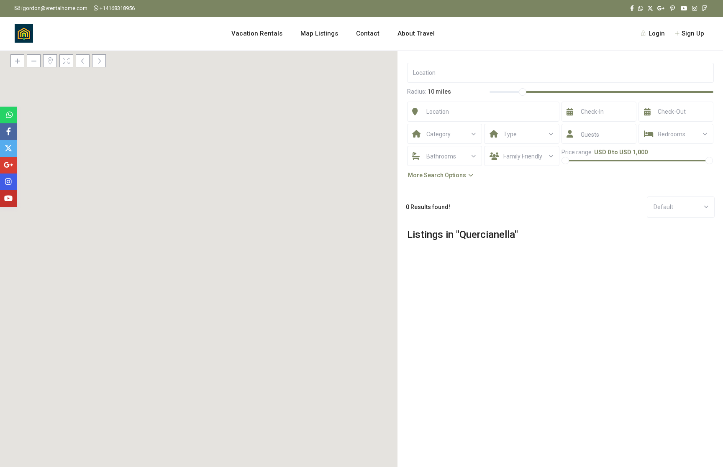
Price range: (577, 152)
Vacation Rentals (256, 33)
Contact (367, 33)
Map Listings (319, 33)
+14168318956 (117, 8)
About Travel (416, 33)
